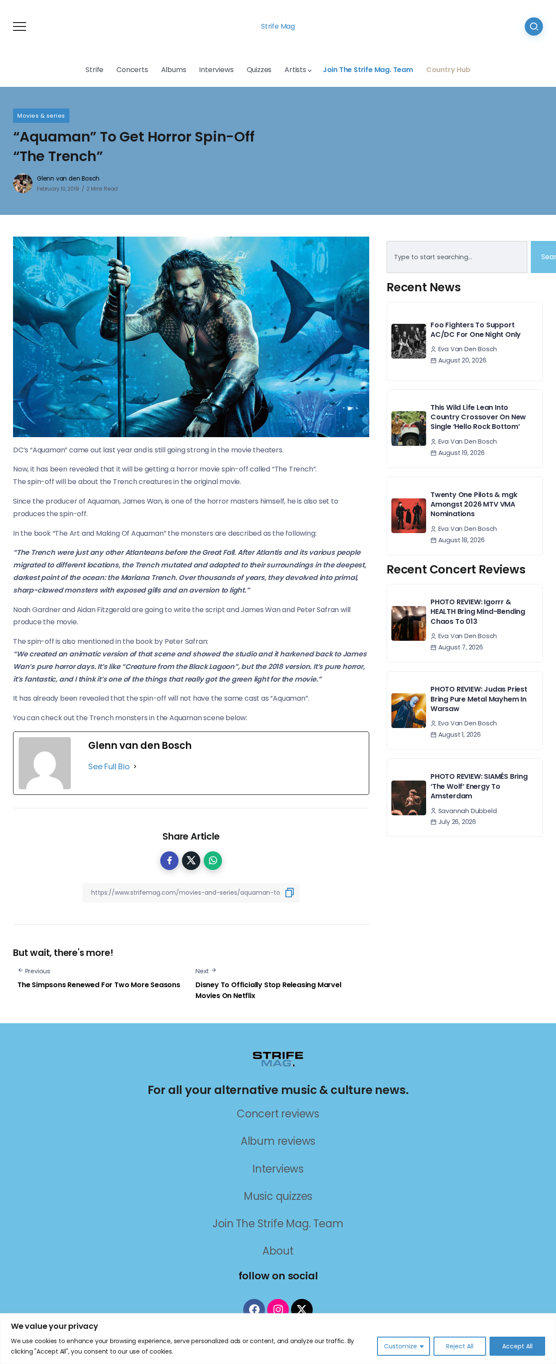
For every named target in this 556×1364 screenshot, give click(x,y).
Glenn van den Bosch (68, 178)
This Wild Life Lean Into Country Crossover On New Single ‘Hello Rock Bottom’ (478, 417)
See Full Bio (109, 766)
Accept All (517, 1346)
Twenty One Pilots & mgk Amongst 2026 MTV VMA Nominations (473, 504)
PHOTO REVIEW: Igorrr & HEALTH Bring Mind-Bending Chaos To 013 (477, 611)
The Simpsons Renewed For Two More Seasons (98, 985)
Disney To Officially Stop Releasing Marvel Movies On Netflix (268, 990)
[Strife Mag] (278, 1058)
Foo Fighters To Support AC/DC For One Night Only (475, 329)
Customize (400, 1346)
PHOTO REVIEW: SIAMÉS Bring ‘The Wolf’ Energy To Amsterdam (479, 786)
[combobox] (457, 257)
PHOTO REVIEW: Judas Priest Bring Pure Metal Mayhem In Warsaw (478, 699)
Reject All (459, 1346)
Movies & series (41, 115)
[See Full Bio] (135, 767)
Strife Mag (278, 26)
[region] (278, 1338)
